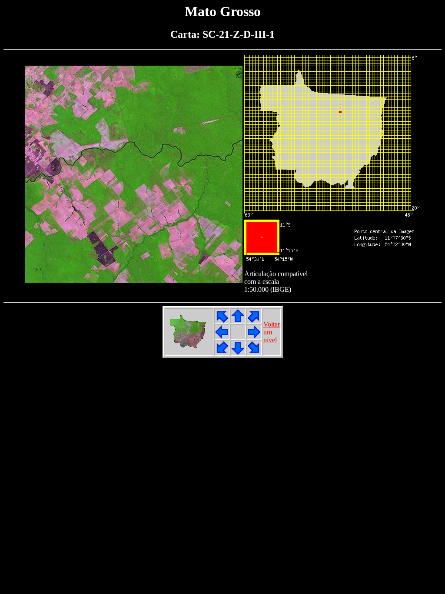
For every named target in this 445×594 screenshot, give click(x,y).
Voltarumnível (271, 332)
